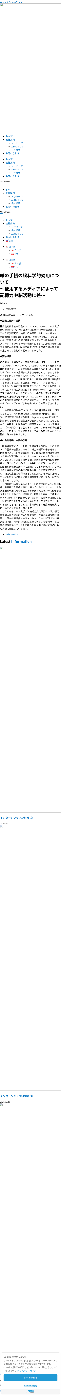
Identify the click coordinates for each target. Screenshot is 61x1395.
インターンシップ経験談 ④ (16, 1096)
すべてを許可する (30, 1377)
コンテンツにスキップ (11, 1)
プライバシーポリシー (27, 1370)
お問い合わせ (12, 153)
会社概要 (15, 150)
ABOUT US (17, 146)
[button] (30, 182)
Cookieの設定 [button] (30, 1385)
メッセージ (17, 143)
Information (12, 534)
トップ (9, 136)
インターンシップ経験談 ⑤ (16, 818)
